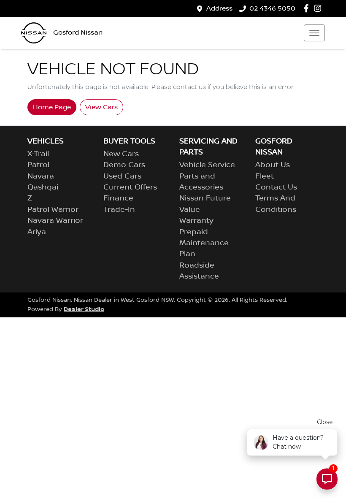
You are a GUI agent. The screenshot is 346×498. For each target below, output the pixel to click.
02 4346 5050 (272, 8)
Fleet (264, 176)
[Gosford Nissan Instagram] (319, 8)
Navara (40, 176)
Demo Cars (124, 165)
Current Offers (130, 187)
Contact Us (276, 187)
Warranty (196, 220)
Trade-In (119, 209)
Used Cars (122, 176)
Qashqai (42, 187)
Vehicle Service (207, 165)
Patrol (38, 165)
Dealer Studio (84, 309)
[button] (314, 32)
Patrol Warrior (52, 209)
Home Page (52, 107)
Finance (118, 198)
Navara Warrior (55, 220)
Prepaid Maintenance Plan (204, 243)
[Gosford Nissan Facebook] (308, 8)
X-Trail (38, 154)
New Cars (121, 154)
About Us (272, 165)
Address (219, 8)
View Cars (101, 107)
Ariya (36, 232)
